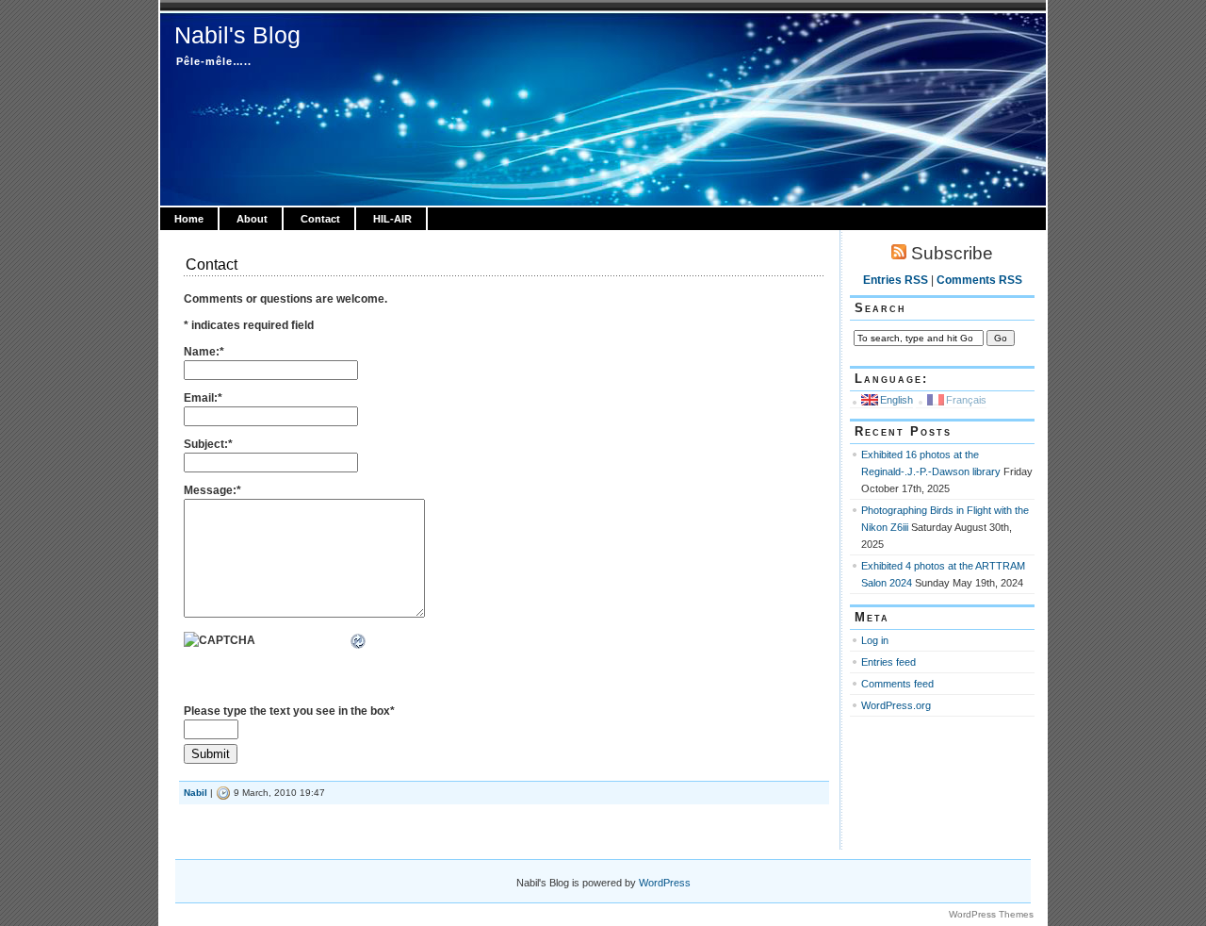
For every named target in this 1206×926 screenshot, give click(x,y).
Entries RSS (895, 280)
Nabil (195, 792)
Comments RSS (979, 280)
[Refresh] (359, 642)
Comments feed (897, 683)
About (252, 218)
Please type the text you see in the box (289, 711)
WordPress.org (896, 705)
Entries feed (888, 662)
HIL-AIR (392, 218)
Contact (320, 218)
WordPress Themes (991, 914)
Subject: (208, 444)
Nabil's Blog (237, 35)
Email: (203, 398)
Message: (212, 490)
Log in (874, 640)
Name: (204, 351)
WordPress (665, 882)
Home (189, 218)
